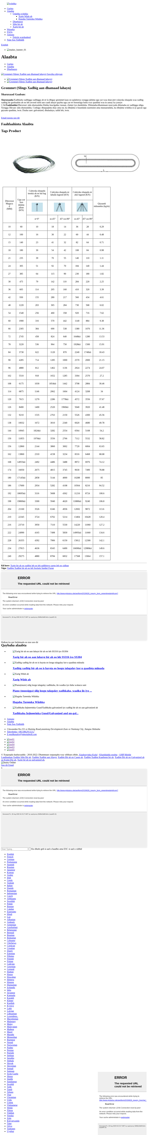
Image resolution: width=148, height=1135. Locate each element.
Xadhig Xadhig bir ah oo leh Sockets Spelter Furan (30, 568)
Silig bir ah (18, 24)
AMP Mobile (125, 754)
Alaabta (10, 11)
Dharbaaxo (18, 21)
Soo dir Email (7, 765)
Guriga (10, 8)
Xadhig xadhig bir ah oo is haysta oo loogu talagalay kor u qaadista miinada (58, 668)
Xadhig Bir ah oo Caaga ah (70, 757)
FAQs (9, 32)
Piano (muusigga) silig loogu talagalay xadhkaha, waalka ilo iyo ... (52, 690)
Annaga (10, 34)
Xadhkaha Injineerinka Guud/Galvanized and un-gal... (45, 713)
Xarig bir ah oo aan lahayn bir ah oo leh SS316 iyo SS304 (47, 657)
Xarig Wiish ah (25, 16)
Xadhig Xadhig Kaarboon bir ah (99, 757)
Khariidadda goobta (108, 754)
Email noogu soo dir (10, 118)
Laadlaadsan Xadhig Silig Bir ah (16, 757)
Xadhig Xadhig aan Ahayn (44, 757)
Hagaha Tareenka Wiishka (30, 19)
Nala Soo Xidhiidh (15, 40)
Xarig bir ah (18, 27)
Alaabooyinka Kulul (88, 754)
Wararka (11, 29)
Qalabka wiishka (20, 13)
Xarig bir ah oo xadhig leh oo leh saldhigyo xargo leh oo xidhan (39, 565)
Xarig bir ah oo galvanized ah (30, 760)
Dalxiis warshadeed (22, 37)
